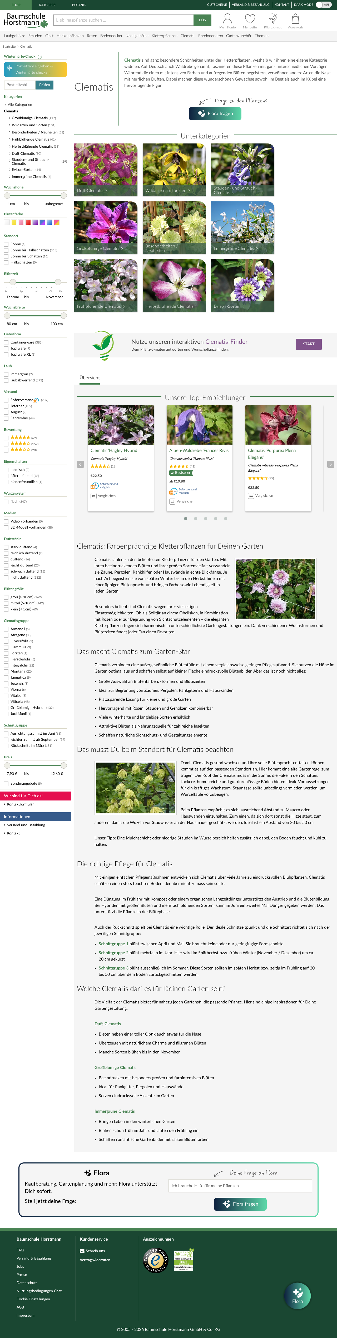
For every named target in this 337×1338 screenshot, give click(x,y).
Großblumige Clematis (98, 248)
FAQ (20, 1250)
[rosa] (21, 223)
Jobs (20, 1267)
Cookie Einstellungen (33, 1299)
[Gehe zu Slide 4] (216, 518)
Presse (22, 1275)
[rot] (28, 223)
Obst (49, 36)
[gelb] (14, 223)
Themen (262, 36)
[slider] (7, 195)
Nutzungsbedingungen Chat (39, 1291)
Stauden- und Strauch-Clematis (235, 190)
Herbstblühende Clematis (169, 306)
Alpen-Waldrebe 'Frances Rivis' (199, 450)
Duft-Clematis (90, 190)
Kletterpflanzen (164, 36)
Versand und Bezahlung (26, 825)
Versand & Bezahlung (251, 4)
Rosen (92, 36)
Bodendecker (111, 36)
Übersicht (90, 378)
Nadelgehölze (137, 36)
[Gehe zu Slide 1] (186, 518)
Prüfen (44, 85)
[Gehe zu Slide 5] (226, 518)
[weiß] (7, 223)
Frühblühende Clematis (99, 306)
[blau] (49, 223)
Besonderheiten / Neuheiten (161, 248)
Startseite (9, 46)
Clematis (188, 36)
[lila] (35, 223)
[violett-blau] (42, 223)
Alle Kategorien (20, 105)
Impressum (25, 1315)
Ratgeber (47, 5)
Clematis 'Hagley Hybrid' (114, 450)
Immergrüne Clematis (234, 248)
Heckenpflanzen (70, 36)
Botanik (79, 5)
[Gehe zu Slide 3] (206, 518)
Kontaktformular (20, 804)
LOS (202, 20)
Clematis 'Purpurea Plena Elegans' (272, 454)
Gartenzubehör (238, 36)
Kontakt (282, 4)
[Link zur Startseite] (26, 20)
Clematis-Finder (226, 342)
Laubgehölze (14, 36)
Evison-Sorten (227, 306)
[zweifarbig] (57, 223)
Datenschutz (27, 1283)
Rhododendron (210, 36)
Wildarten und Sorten (165, 190)
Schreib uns (95, 1251)
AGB (20, 1307)
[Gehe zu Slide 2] (196, 518)
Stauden (35, 36)
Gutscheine (217, 4)
